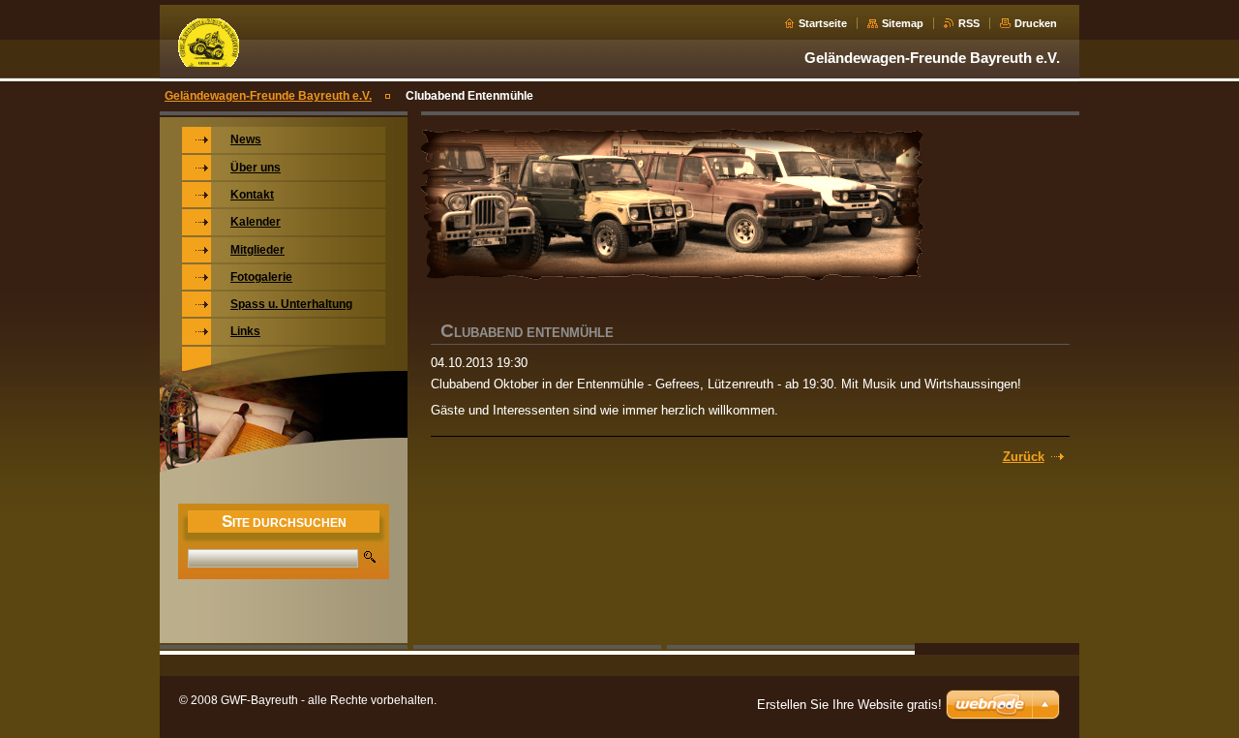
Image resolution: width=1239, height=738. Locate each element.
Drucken (1035, 23)
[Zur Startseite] (208, 63)
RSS (969, 23)
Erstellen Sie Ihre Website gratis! (849, 704)
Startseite (823, 23)
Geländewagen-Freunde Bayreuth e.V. (268, 96)
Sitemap (902, 23)
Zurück (1023, 456)
